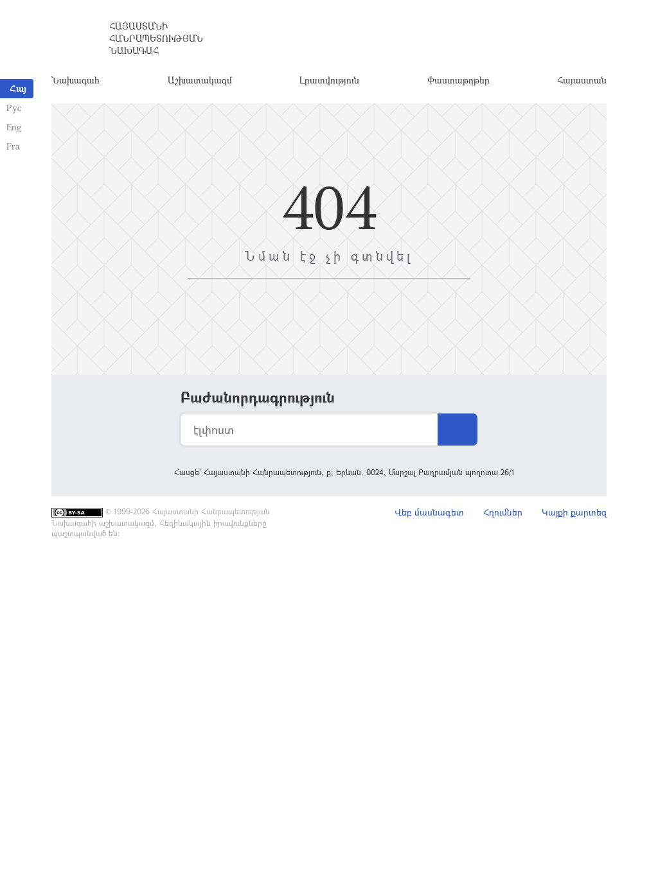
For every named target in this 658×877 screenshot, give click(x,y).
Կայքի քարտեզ (574, 512)
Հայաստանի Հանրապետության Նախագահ (156, 38)
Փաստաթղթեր (458, 80)
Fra (13, 146)
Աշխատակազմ (200, 80)
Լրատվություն (329, 80)
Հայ (18, 88)
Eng (13, 127)
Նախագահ (75, 80)
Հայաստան (582, 80)
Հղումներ (502, 512)
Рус (13, 107)
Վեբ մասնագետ (429, 512)
